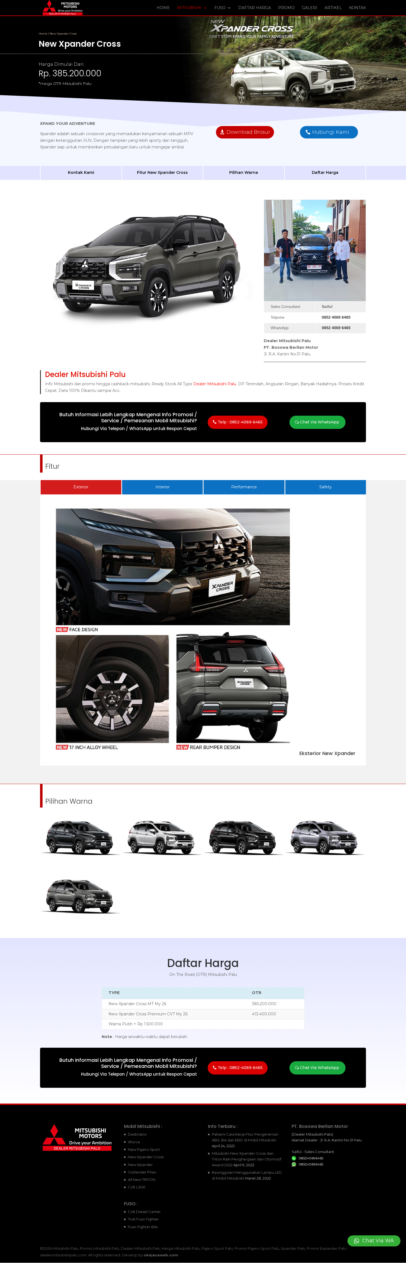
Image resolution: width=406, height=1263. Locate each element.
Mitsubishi (189, 8)
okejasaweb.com (161, 1255)
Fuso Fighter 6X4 (143, 1227)
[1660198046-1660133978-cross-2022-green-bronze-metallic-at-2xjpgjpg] (80, 922)
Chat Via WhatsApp (319, 422)
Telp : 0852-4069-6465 (240, 422)
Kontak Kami (81, 172)
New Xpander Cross (146, 1157)
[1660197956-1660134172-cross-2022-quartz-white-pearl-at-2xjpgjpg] (162, 863)
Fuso (220, 8)
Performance (244, 486)
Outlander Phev (142, 1172)
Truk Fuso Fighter (143, 1219)
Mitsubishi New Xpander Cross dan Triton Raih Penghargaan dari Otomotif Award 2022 (246, 1159)
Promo (286, 8)
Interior (162, 486)
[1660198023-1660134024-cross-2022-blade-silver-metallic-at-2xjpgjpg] (325, 863)
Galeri (309, 8)
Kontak (357, 8)
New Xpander (140, 1164)
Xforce (134, 1142)
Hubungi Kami (330, 132)
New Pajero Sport (144, 1149)
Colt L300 (136, 1187)
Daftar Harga (254, 8)
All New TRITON (141, 1179)
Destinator (137, 1134)
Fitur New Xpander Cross (162, 172)
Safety (325, 486)
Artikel (333, 8)
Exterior (80, 486)
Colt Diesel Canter (144, 1211)
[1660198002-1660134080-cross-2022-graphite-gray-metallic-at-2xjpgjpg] (80, 863)
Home (163, 8)
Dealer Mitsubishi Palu (214, 383)
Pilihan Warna (243, 172)
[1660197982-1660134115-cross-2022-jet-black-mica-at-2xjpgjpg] (243, 863)
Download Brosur (248, 132)
